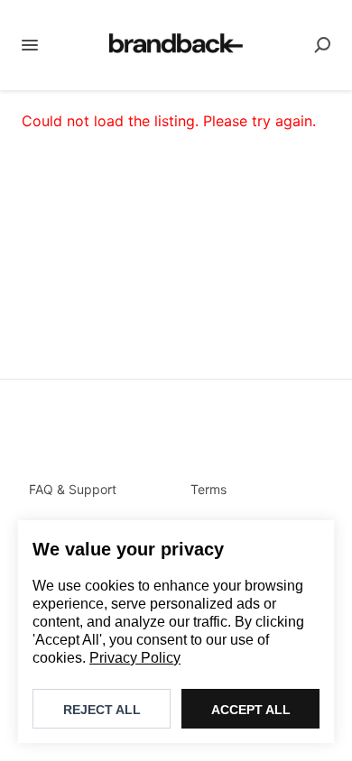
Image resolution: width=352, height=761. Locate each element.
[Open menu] (30, 45)
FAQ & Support (72, 489)
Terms (208, 489)
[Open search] (322, 45)
